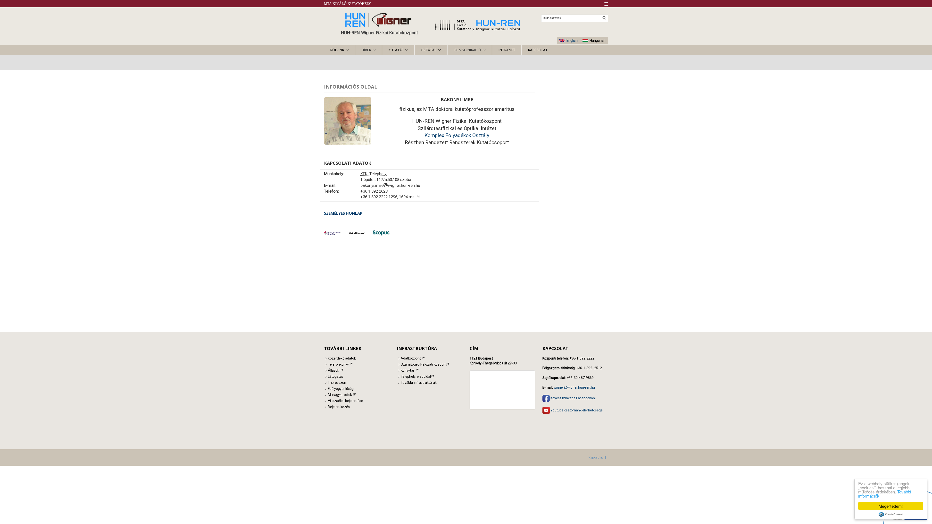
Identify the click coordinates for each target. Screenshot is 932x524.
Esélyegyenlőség (341, 389)
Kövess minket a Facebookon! (573, 398)
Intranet (506, 50)
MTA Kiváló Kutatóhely (347, 4)
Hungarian (597, 40)
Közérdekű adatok (342, 358)
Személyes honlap (343, 213)
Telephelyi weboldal (416, 376)
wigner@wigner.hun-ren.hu (574, 387)
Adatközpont (411, 358)
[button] (606, 4)
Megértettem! (891, 506)
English (572, 40)
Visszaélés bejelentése (345, 401)
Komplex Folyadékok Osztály (456, 135)
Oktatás (428, 50)
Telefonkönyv (338, 364)
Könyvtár (407, 370)
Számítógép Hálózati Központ (424, 364)
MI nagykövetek (340, 395)
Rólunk (337, 50)
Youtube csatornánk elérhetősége (576, 410)
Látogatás (335, 376)
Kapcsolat (538, 50)
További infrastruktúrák (419, 383)
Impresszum (337, 383)
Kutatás (396, 50)
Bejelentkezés (339, 407)
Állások (333, 370)
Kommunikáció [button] (467, 50)
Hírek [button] (366, 50)
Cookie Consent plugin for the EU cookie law (891, 514)
